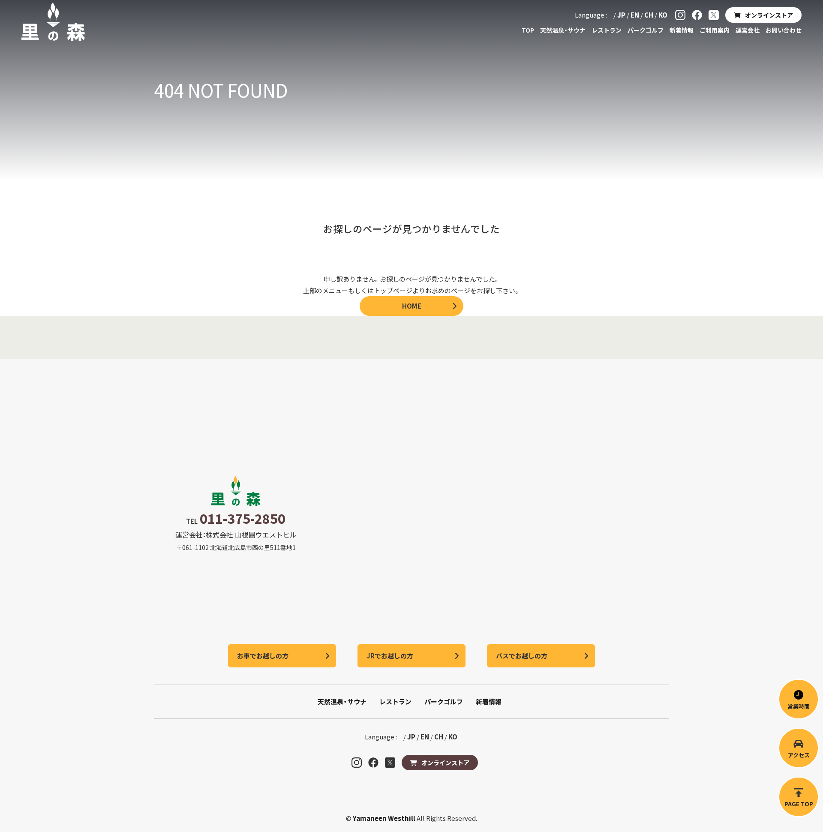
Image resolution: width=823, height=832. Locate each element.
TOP (528, 30)
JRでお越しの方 (389, 655)
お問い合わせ (784, 30)
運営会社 (748, 30)
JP (621, 14)
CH (648, 14)
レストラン (607, 30)
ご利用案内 (715, 30)
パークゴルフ (646, 30)
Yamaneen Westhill (385, 818)
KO (662, 14)
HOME (411, 305)
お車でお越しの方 (262, 655)
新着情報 (682, 30)
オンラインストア (769, 15)
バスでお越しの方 (521, 655)
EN (635, 14)
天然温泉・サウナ (563, 30)
